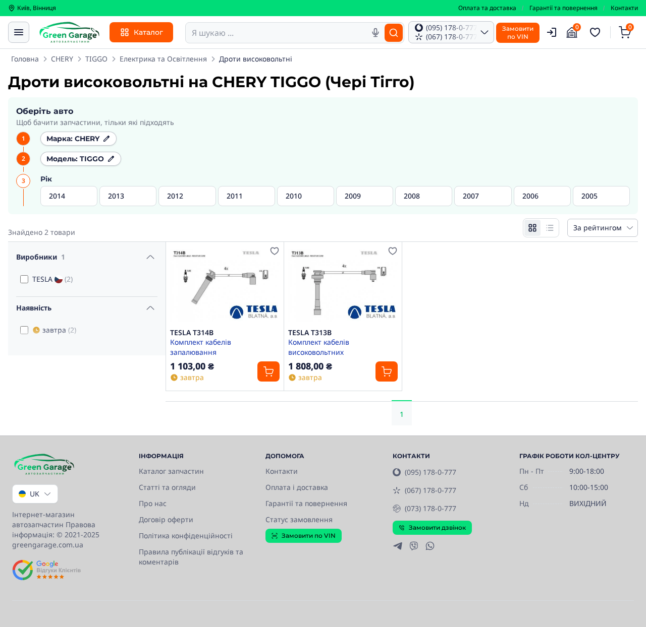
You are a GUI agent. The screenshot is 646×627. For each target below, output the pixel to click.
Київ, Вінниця (36, 8)
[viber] (414, 546)
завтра (59, 330)
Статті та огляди (167, 487)
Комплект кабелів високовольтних (318, 346)
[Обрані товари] (596, 32)
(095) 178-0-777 (430, 472)
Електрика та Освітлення (163, 59)
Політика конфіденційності (186, 535)
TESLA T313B (310, 332)
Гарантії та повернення (563, 8)
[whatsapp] (430, 546)
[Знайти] (394, 33)
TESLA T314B (191, 332)
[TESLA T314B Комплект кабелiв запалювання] (225, 285)
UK (34, 493)
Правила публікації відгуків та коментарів (191, 557)
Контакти (624, 8)
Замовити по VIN (309, 535)
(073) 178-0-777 (430, 508)
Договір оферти (166, 519)
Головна (25, 59)
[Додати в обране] (274, 251)
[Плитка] (532, 228)
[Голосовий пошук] (375, 33)
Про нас (153, 503)
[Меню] (18, 32)
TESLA (52, 279)
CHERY (62, 59)
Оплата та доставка (487, 8)
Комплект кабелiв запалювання (200, 346)
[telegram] (398, 546)
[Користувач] (552, 32)
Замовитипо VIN (517, 32)
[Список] (550, 228)
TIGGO (96, 59)
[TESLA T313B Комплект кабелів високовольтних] (343, 285)
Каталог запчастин (171, 471)
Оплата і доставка (296, 487)
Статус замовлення (299, 519)
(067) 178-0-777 (430, 490)
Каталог (148, 32)
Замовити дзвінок (437, 527)
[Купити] (268, 371)
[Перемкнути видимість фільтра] (150, 257)
